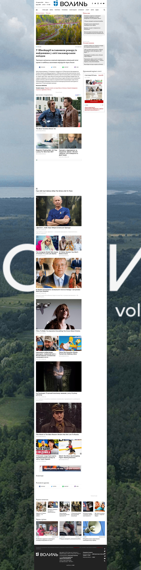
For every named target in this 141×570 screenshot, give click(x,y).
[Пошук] (104, 9)
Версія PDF (101, 75)
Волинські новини (40, 13)
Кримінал (81, 10)
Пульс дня (45, 10)
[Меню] (36, 10)
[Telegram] (101, 4)
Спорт (87, 10)
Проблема (65, 10)
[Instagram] (98, 4)
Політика (57, 10)
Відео (97, 10)
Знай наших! (73, 10)
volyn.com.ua (76, 547)
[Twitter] (95, 4)
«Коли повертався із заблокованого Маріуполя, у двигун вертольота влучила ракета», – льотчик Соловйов (94, 109)
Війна (51, 10)
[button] (47, 2)
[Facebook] (92, 4)
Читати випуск (94, 101)
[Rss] (105, 561)
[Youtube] (104, 4)
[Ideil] (70, 565)
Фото (92, 10)
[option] (94, 108)
